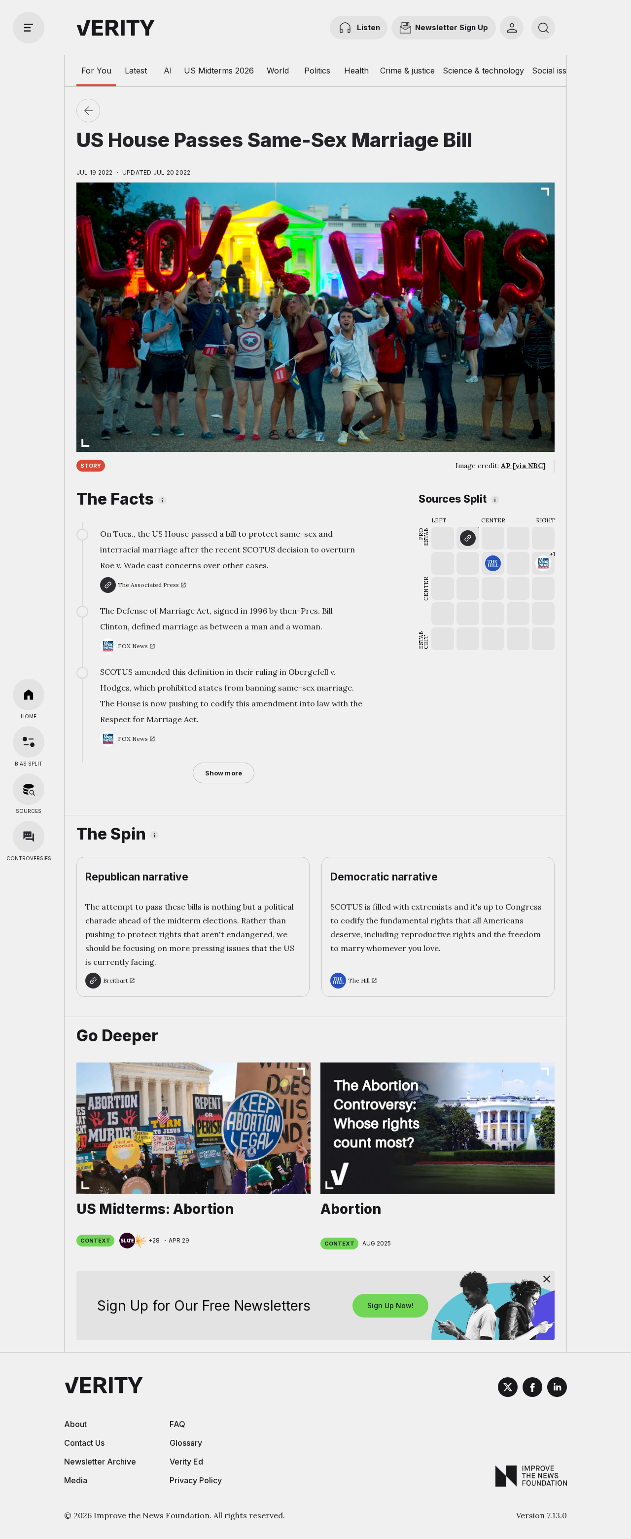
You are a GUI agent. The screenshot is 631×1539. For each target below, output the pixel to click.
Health (356, 70)
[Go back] (88, 110)
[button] (467, 538)
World (278, 70)
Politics (317, 70)
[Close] (547, 1279)
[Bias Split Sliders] (28, 742)
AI (168, 70)
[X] (508, 1388)
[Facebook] (532, 1388)
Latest (136, 70)
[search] (543, 27)
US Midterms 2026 (219, 70)
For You (96, 70)
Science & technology (483, 70)
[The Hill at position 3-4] (493, 563)
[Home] (28, 694)
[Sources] (28, 789)
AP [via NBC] (523, 465)
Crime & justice (407, 70)
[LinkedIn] (557, 1388)
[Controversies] (28, 836)
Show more (223, 773)
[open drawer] (28, 27)
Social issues (556, 70)
